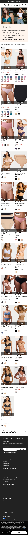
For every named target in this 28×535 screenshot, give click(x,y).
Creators (4, 493)
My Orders (5, 504)
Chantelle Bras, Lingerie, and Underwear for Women (11, 431)
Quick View (7, 67)
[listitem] (3, 48)
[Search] (19, 5)
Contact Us (5, 461)
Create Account (6, 502)
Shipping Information (7, 457)
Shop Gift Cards (6, 463)
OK (19, 532)
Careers (4, 486)
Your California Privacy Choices (12, 519)
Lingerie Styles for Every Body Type (10, 477)
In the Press (5, 488)
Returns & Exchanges (7, 459)
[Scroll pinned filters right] (6, 44)
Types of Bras (5, 475)
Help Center (5, 455)
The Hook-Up (5, 481)
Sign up (22, 449)
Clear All (7, 47)
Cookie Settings (5, 532)
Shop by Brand (6, 465)
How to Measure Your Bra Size (9, 479)
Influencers (5, 495)
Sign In (4, 500)
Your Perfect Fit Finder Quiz (8, 470)
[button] (1, 5)
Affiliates (4, 491)
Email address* (6, 446)
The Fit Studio (5, 473)
